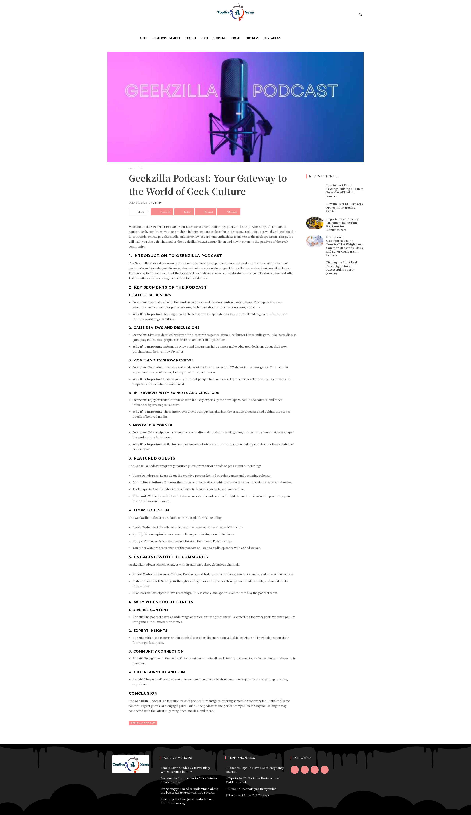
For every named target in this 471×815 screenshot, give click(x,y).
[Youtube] (325, 770)
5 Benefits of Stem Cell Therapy (248, 795)
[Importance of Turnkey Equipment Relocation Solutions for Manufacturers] (314, 223)
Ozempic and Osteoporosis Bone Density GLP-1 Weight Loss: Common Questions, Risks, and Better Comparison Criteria (345, 246)
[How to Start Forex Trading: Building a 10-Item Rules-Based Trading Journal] (314, 189)
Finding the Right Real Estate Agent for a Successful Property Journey (341, 267)
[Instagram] (305, 770)
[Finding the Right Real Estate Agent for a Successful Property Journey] (314, 267)
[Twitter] (315, 770)
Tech (141, 168)
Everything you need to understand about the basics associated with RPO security (189, 790)
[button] (360, 14)
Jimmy (157, 202)
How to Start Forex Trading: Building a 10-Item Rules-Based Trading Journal (344, 190)
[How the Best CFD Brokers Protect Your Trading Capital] (314, 208)
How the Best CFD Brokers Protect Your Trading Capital (344, 207)
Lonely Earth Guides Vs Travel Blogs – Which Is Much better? (187, 769)
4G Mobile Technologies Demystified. (251, 789)
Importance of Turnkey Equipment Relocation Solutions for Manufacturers (342, 224)
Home (132, 168)
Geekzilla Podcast (143, 723)
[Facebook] (295, 770)
